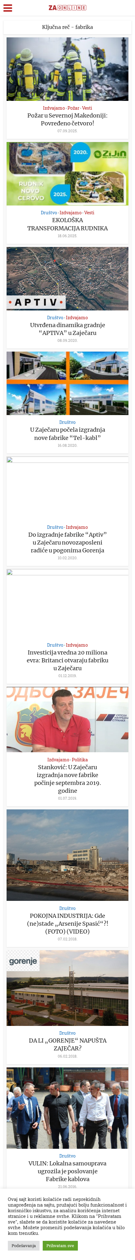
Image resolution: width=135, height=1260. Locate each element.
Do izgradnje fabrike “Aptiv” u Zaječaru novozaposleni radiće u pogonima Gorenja (67, 542)
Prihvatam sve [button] (60, 1245)
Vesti (87, 108)
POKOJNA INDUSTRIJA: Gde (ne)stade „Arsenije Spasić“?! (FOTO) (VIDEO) (67, 923)
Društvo (49, 213)
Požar (73, 108)
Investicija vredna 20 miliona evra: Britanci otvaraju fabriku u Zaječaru (67, 660)
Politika (80, 760)
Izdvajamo (54, 108)
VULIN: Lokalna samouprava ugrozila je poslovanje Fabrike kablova (67, 1171)
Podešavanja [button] (24, 1245)
